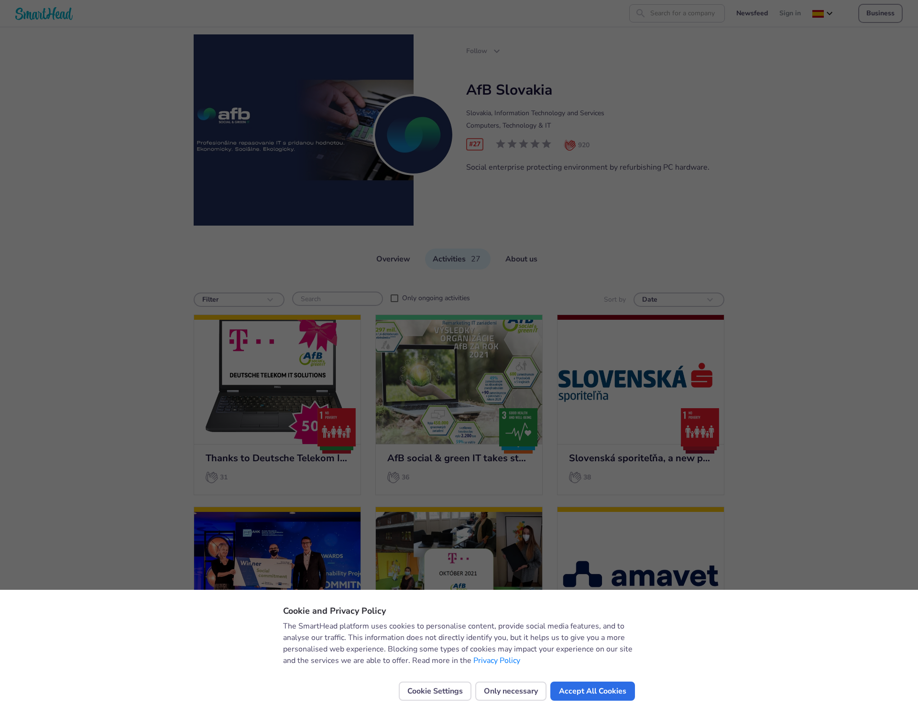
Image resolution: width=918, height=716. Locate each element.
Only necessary (511, 691)
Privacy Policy (496, 660)
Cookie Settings (435, 691)
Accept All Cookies (592, 691)
